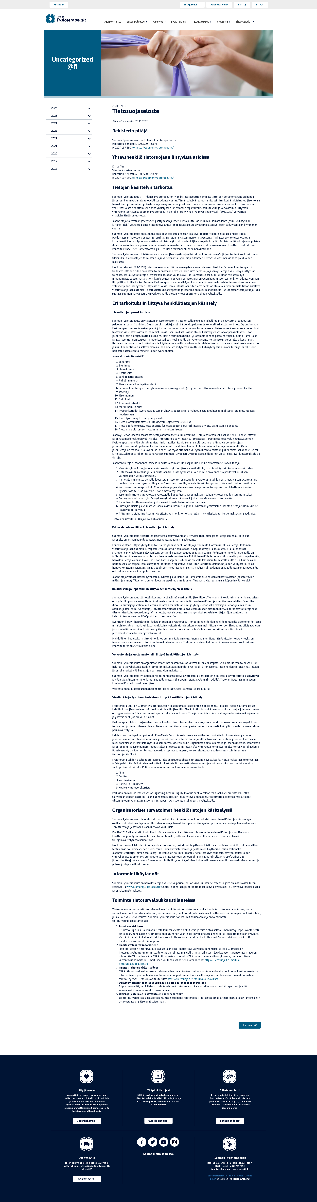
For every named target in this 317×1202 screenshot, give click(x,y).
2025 (54, 115)
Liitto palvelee (136, 21)
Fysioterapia (178, 21)
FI (257, 4)
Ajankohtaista (113, 21)
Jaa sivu (248, 1025)
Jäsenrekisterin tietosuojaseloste (225, 1175)
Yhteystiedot (243, 21)
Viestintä (222, 21)
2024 (54, 123)
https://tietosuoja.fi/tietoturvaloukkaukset (192, 978)
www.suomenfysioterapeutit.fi (144, 886)
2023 (54, 130)
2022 (54, 138)
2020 (54, 153)
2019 (54, 161)
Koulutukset (201, 21)
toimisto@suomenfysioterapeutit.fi (153, 147)
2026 (54, 108)
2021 (54, 146)
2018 (54, 168)
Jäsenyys (158, 21)
